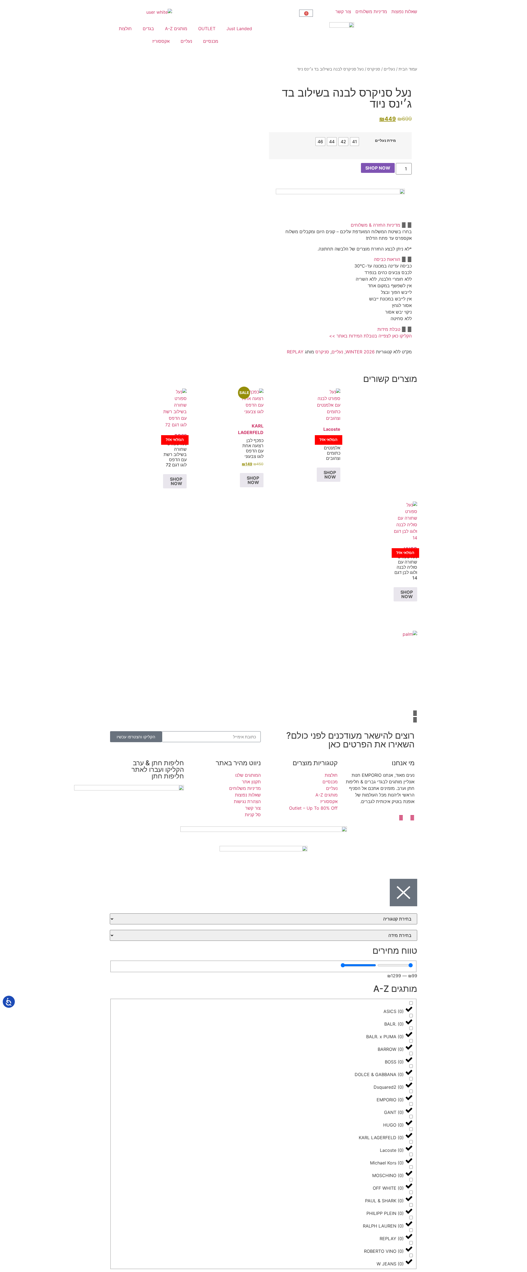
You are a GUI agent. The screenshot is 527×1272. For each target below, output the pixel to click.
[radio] (354, 141)
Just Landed (239, 28)
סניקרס (373, 69)
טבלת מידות (388, 329)
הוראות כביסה (387, 259)
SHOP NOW (377, 168)
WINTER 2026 (360, 351)
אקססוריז (161, 41)
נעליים (186, 41)
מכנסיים (210, 41)
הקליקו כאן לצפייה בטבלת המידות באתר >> (370, 336)
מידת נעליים (385, 140)
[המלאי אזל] (328, 405)
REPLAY (295, 351)
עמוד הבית (408, 69)
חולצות (125, 28)
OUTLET (206, 28)
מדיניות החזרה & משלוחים (375, 225)
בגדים (148, 28)
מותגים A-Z (176, 28)
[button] (340, 225)
